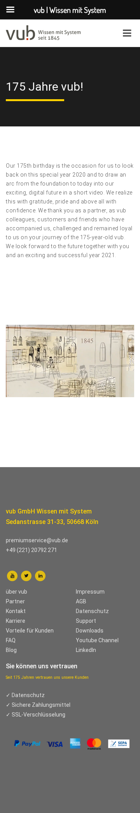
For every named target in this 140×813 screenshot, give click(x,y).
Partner (15, 601)
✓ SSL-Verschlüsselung (35, 714)
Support (86, 621)
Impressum (90, 592)
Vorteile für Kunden (30, 630)
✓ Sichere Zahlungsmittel (38, 705)
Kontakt (16, 611)
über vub (16, 592)
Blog (11, 650)
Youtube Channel (97, 640)
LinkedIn (86, 650)
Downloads (89, 630)
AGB (81, 601)
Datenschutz (92, 611)
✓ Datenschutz (25, 695)
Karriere (15, 621)
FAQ (11, 640)
